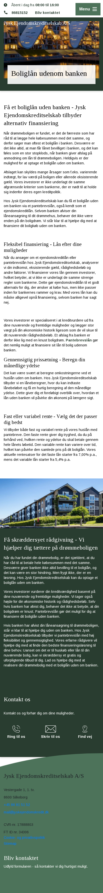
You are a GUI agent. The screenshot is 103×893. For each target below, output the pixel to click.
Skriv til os (50, 737)
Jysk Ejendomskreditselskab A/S (37, 23)
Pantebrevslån (79, 340)
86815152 (20, 13)
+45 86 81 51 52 (17, 805)
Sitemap (10, 844)
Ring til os (16, 737)
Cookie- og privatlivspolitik (24, 838)
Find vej (85, 737)
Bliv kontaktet (47, 13)
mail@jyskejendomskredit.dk (26, 812)
